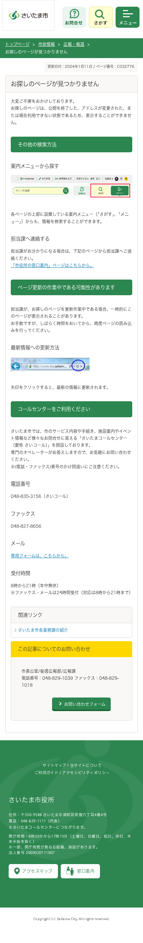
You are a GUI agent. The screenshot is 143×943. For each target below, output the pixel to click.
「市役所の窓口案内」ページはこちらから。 (52, 265)
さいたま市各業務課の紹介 (43, 630)
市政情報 (46, 44)
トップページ (17, 44)
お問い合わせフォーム (85, 704)
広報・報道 (74, 44)
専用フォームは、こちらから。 (40, 556)
